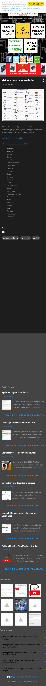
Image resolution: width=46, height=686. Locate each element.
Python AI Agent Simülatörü (15, 392)
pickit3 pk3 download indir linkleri (18, 422)
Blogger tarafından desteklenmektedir (24, 677)
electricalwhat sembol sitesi (12, 138)
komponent (25, 238)
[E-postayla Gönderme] (3, 233)
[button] (42, 81)
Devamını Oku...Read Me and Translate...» (24, 415)
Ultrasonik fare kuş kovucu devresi (19, 452)
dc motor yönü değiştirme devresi (18, 483)
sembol (36, 238)
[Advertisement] (23, 313)
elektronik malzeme (10, 238)
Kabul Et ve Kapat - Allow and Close (36, 3)
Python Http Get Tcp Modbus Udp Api (20, 546)
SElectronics (20, 681)
